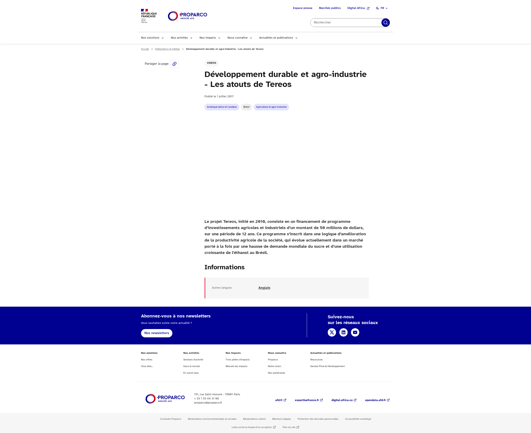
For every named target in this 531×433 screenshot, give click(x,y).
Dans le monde (191, 366)
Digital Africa (356, 8)
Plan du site (289, 427)
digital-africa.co (342, 400)
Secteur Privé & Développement (327, 366)
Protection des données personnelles (318, 419)
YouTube (355, 332)
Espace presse (302, 8)
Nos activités (179, 37)
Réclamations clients (254, 419)
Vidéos (211, 63)
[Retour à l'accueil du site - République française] (187, 16)
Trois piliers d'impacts (238, 359)
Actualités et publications (276, 37)
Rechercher (385, 22)
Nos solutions (150, 37)
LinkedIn (343, 332)
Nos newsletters (156, 333)
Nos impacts (208, 37)
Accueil (145, 49)
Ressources (316, 359)
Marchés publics (330, 8)
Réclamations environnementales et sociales (212, 419)
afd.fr (279, 400)
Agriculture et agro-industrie (271, 107)
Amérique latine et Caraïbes (222, 107)
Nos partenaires (276, 373)
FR (382, 8)
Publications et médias (167, 49)
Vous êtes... (147, 366)
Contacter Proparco (170, 419)
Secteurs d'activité (193, 359)
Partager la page (174, 64)
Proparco (273, 359)
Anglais (264, 288)
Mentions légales (281, 419)
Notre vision (274, 366)
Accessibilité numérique (358, 419)
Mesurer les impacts (236, 366)
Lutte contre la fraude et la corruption (252, 427)
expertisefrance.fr (307, 400)
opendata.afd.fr (375, 400)
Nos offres (146, 359)
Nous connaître (238, 37)
